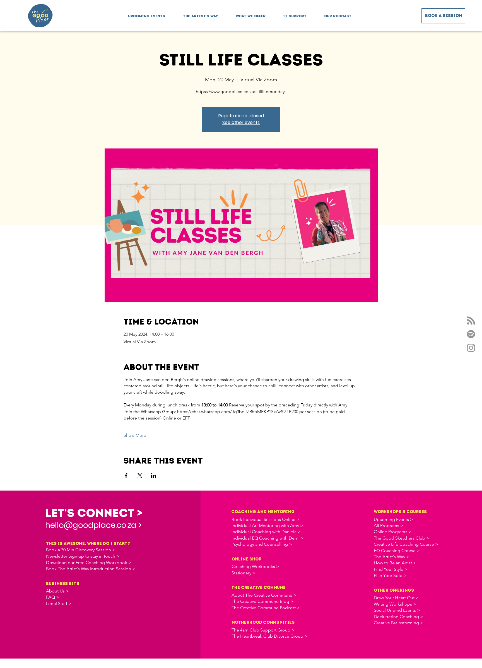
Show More (135, 435)
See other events (241, 122)
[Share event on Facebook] (126, 475)
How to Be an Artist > (395, 562)
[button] (250, 14)
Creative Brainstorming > (398, 622)
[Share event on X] (140, 475)
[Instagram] (471, 347)
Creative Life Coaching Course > (406, 544)
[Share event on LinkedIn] (153, 475)
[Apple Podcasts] (471, 320)
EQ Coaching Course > (397, 550)
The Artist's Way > (391, 556)
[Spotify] (471, 334)
